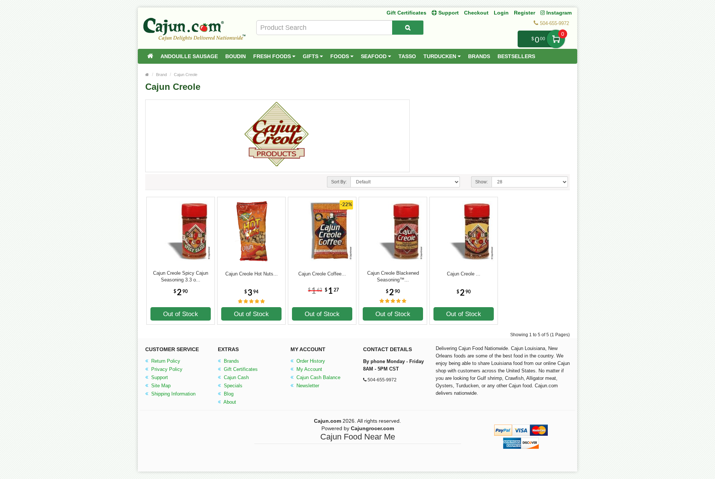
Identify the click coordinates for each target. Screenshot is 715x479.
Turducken (440, 56)
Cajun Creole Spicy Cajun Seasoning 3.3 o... (180, 276)
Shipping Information (173, 394)
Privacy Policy (166, 369)
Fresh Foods (272, 56)
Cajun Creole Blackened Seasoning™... (393, 276)
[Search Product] (407, 28)
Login (501, 13)
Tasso (407, 56)
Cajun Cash (235, 377)
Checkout (476, 13)
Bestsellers (516, 56)
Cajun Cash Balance (317, 377)
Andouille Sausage (189, 56)
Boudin (235, 56)
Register (524, 13)
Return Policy (165, 361)
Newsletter (307, 385)
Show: (481, 182)
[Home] (150, 56)
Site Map (160, 385)
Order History (310, 361)
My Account (308, 369)
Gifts (311, 56)
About (229, 402)
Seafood (374, 56)
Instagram (558, 13)
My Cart (556, 39)
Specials (232, 385)
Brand (161, 74)
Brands (479, 56)
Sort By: (339, 182)
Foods (340, 56)
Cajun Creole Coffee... (322, 274)
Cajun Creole (185, 74)
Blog (227, 394)
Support (159, 377)
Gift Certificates (406, 13)
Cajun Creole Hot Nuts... (251, 274)
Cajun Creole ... (463, 274)
